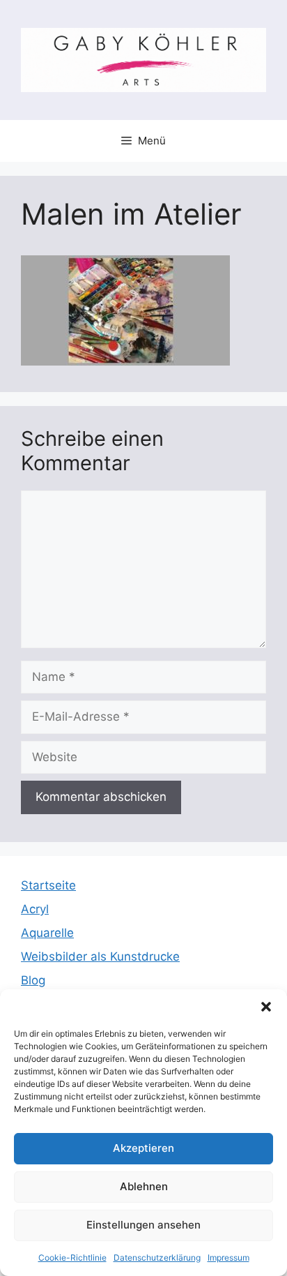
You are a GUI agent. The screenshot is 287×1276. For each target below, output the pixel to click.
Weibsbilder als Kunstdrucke (100, 956)
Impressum (228, 1257)
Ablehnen (144, 1186)
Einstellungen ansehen (143, 1224)
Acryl (35, 909)
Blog (33, 980)
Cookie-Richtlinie (72, 1257)
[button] (266, 1007)
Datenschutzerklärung (157, 1257)
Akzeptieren (143, 1148)
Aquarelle (47, 933)
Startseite (48, 885)
